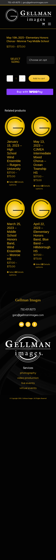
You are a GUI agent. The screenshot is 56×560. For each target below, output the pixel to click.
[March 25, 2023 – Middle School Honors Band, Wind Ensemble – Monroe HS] (15, 209)
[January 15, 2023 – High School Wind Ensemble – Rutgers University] (15, 126)
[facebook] (34, 324)
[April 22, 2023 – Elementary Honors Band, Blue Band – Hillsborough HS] (41, 209)
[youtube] (21, 324)
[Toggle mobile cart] (43, 24)
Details (20, 182)
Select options (12, 183)
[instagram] (28, 324)
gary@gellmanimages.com (35, 2)
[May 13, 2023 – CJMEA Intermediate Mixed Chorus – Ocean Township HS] (41, 126)
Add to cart (39, 78)
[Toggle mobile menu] (49, 24)
